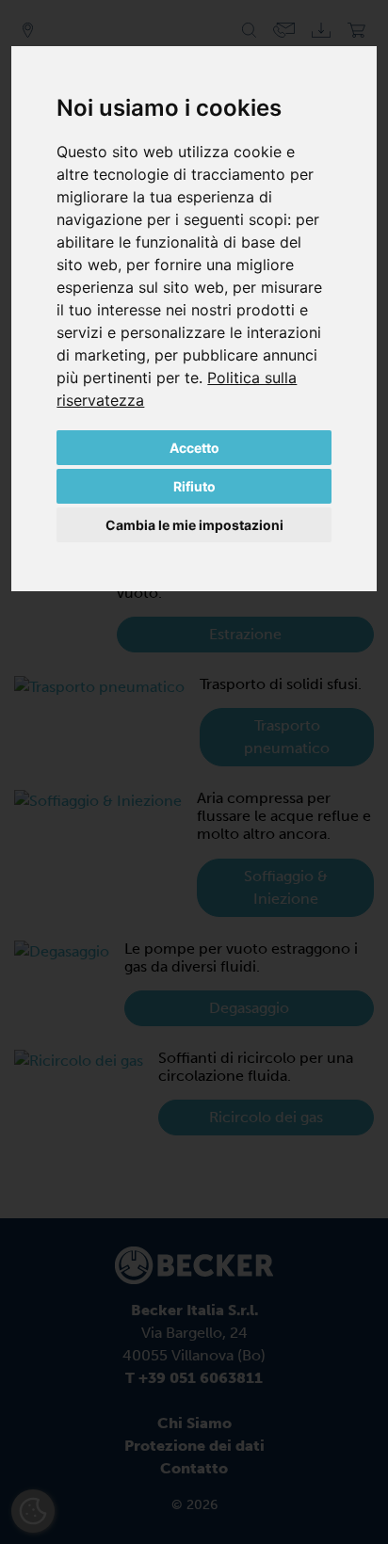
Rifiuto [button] (194, 486)
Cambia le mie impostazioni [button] (194, 525)
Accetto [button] (194, 448)
